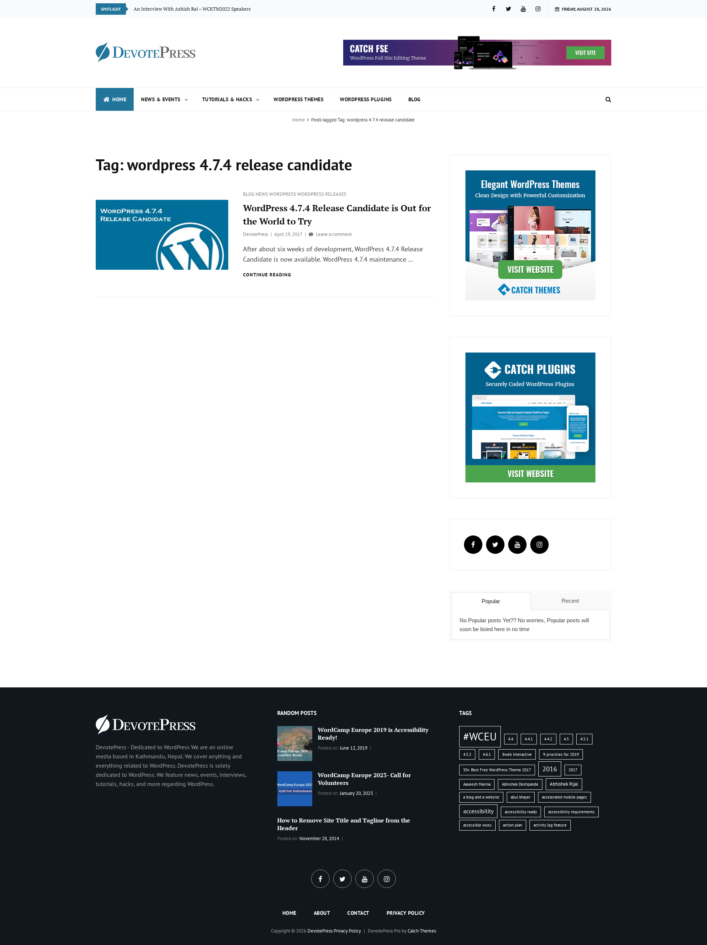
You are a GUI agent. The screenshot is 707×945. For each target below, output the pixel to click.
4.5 (566, 739)
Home (119, 99)
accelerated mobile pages (564, 797)
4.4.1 (529, 739)
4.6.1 (487, 754)
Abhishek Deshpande (520, 784)
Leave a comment (334, 234)
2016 (549, 768)
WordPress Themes (298, 99)
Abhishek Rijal (564, 784)
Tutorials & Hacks (227, 99)
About (322, 913)
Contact (358, 913)
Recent (570, 601)
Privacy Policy (406, 913)
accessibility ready (521, 811)
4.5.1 (584, 739)
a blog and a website (481, 797)
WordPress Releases (322, 194)
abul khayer (521, 797)
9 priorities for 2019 (561, 754)
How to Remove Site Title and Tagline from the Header (343, 824)
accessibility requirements (571, 811)
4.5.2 (467, 754)
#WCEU (480, 736)
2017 (573, 769)
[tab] (490, 601)
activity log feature (550, 825)
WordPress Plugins (366, 99)
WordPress (283, 194)
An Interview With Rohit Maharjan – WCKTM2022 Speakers (197, 9)
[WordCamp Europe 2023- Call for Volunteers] (294, 788)
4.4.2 (548, 739)
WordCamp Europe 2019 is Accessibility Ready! (373, 734)
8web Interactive (517, 754)
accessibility (478, 811)
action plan (512, 825)
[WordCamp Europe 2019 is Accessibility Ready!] (294, 743)
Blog (414, 99)
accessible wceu (477, 825)
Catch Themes (422, 931)
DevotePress (255, 234)
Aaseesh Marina (476, 784)
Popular (491, 601)
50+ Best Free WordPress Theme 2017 (497, 769)
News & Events (160, 99)
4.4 (510, 739)
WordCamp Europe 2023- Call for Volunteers (364, 779)
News (262, 194)
